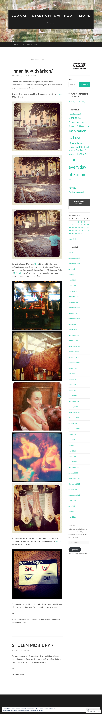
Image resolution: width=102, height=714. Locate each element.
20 (73, 230)
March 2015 (73, 291)
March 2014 (73, 329)
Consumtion (76, 122)
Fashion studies (83, 126)
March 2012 (73, 462)
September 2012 (74, 429)
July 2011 (72, 506)
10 (85, 225)
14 (76, 227)
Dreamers (72, 126)
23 (82, 230)
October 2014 (73, 313)
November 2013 (74, 352)
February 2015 (74, 296)
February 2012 (74, 467)
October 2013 (73, 357)
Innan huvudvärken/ (32, 71)
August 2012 (73, 434)
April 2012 (72, 456)
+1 (70, 114)
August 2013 (73, 368)
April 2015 (72, 285)
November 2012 (74, 418)
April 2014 (72, 324)
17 (85, 227)
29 (79, 233)
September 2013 (74, 363)
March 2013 (73, 396)
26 (70, 233)
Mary (60, 94)
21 (76, 230)
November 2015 (74, 263)
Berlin (80, 118)
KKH (70, 138)
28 (76, 233)
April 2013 (72, 390)
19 (70, 230)
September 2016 (74, 258)
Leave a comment (30, 76)
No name (72, 150)
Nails (87, 147)
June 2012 (72, 445)
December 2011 (74, 478)
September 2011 (74, 495)
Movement (73, 147)
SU (86, 154)
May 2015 (72, 280)
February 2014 (74, 335)
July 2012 (72, 440)
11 (88, 225)
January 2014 (73, 341)
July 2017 (72, 252)
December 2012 (74, 412)
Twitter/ (72, 188)
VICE (71, 180)
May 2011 (72, 517)
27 (73, 233)
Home (16, 44)
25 (88, 230)
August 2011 (73, 500)
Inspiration (77, 131)
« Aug (70, 239)
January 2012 (73, 473)
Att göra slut (76, 114)
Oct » (75, 239)
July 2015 (72, 269)
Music (82, 146)
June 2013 (72, 379)
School (80, 153)
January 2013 (73, 407)
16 (82, 227)
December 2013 (74, 346)
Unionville (18, 273)
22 (79, 230)
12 (70, 227)
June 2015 (72, 274)
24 (85, 230)
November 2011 (74, 484)
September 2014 (74, 319)
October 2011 (73, 489)
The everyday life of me (78, 167)
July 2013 (72, 374)
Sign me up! (75, 550)
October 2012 (73, 423)
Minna (36, 264)
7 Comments (28, 650)
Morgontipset (76, 142)
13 (73, 227)
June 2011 (72, 511)
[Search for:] (79, 84)
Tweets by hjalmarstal (76, 192)
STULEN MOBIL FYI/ (32, 645)
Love (77, 137)
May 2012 (72, 451)
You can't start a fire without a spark (51, 16)
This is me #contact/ (31, 44)
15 (79, 227)
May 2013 (72, 385)
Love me (72, 525)
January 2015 (73, 302)
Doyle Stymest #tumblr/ (77, 102)
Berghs (73, 117)
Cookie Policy (39, 710)
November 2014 (74, 307)
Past (77, 150)
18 (88, 227)
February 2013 (74, 401)
